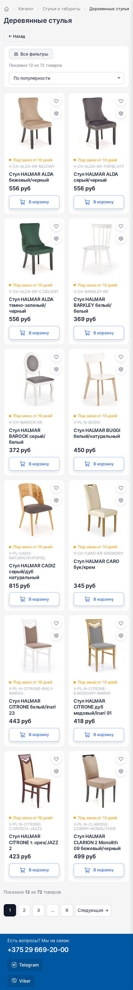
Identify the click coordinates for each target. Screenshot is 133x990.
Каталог (26, 8)
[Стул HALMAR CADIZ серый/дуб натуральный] (34, 510)
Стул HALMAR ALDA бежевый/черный (31, 177)
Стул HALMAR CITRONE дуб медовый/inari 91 (93, 707)
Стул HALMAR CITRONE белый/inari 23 (32, 707)
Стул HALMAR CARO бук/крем (96, 564)
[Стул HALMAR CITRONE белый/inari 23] (34, 645)
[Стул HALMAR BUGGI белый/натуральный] (99, 379)
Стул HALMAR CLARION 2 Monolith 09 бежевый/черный (97, 842)
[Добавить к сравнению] (56, 113)
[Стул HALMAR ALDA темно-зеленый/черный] (34, 248)
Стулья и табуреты (61, 8)
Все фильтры (34, 54)
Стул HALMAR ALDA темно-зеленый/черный (31, 305)
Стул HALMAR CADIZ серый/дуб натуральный (32, 571)
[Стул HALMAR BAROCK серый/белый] (34, 379)
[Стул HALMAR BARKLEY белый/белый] (99, 248)
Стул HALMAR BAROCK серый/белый (27, 436)
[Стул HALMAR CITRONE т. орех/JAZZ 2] (34, 781)
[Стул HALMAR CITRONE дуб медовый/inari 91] (99, 645)
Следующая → (93, 910)
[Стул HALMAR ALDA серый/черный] (99, 123)
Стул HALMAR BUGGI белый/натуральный (97, 433)
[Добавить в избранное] (56, 101)
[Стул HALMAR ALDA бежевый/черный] (34, 123)
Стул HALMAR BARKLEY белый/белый (93, 305)
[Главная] (6, 9)
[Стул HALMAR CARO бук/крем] (99, 510)
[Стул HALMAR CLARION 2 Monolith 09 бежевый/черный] (99, 781)
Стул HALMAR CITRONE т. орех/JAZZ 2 (33, 842)
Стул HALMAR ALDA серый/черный (96, 177)
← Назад (16, 36)
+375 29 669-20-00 (38, 950)
